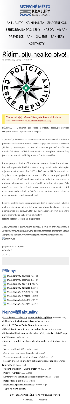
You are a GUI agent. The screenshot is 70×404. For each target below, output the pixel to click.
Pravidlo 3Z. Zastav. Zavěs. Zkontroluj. (20, 325)
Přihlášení (42, 400)
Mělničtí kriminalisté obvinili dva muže (21, 321)
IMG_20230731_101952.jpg (18, 292)
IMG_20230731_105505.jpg (18, 280)
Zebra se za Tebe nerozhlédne (17, 353)
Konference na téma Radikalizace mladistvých (25, 377)
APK (29, 37)
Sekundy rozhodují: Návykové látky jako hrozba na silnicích (30, 341)
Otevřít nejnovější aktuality (38, 121)
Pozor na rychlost (11, 373)
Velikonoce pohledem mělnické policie (21, 357)
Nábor (48, 30)
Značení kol (57, 23)
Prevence (16, 37)
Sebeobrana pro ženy (23, 30)
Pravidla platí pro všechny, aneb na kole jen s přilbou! (27, 317)
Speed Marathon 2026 (13, 349)
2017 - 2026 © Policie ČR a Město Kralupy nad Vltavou (35, 395)
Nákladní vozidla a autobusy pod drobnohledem (25, 329)
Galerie (41, 37)
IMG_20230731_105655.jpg (18, 276)
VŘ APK (62, 30)
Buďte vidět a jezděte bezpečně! (18, 385)
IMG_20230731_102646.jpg (19, 284)
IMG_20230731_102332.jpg (18, 288)
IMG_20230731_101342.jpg (18, 304)
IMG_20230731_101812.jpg (18, 300)
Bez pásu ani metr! (12, 381)
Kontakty (36, 44)
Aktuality (15, 23)
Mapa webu (28, 400)
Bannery (57, 37)
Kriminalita (35, 23)
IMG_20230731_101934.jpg (18, 296)
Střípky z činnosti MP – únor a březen (20, 369)
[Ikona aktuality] (26, 88)
